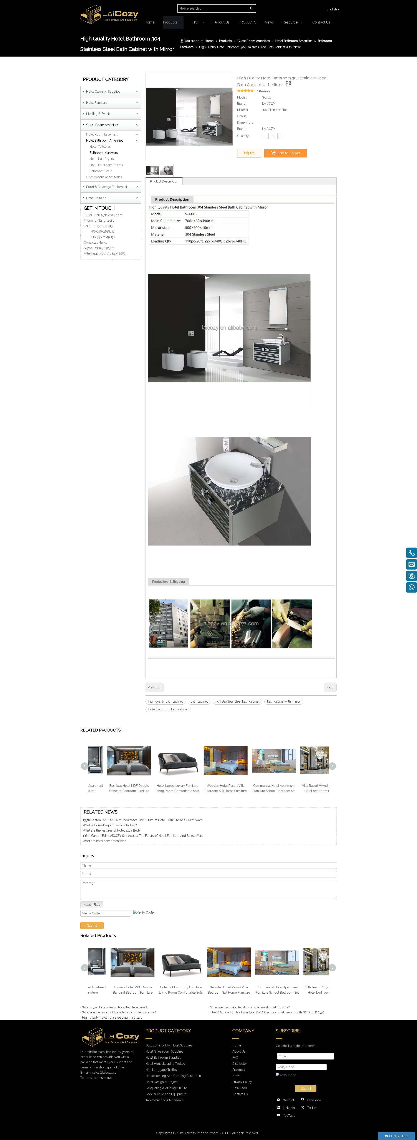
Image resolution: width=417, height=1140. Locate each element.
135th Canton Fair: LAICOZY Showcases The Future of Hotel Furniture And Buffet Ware (143, 836)
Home (236, 1045)
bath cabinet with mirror (283, 701)
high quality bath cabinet (165, 701)
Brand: (241, 103)
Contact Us (240, 1094)
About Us (238, 1051)
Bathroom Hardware (104, 152)
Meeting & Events (98, 114)
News (236, 1076)
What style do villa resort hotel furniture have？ (115, 1007)
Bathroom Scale (101, 171)
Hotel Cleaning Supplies (103, 91)
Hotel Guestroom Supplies (164, 1051)
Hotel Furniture (96, 102)
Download (239, 1088)
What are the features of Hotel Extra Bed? (111, 820)
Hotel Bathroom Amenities (104, 140)
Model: (242, 97)
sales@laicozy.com (108, 215)
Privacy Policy (242, 1082)
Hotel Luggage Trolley (161, 1069)
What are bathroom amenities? (104, 830)
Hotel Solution (96, 198)
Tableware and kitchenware (165, 1100)
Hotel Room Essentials (102, 134)
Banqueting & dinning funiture (166, 1088)
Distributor (239, 1063)
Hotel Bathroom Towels (106, 165)
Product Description (164, 181)
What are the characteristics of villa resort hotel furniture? (250, 1007)
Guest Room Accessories (104, 177)
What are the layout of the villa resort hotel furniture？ (119, 1012)
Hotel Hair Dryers (102, 159)
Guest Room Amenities (102, 125)
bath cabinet (199, 701)
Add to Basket (288, 153)
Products (238, 1069)
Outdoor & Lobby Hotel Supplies (169, 1045)
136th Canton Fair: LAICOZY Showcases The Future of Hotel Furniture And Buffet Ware (143, 825)
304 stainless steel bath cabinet (237, 701)
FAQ (235, 1057)
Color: (241, 116)
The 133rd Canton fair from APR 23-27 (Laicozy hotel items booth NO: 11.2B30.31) (267, 1012)
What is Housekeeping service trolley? (110, 841)
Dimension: (245, 122)
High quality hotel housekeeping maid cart (112, 1017)
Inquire (249, 153)
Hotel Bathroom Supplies (163, 1057)
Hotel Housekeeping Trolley (165, 1063)
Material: (243, 110)
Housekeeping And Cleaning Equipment (174, 1076)
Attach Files (92, 904)
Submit (92, 925)
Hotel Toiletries (100, 146)
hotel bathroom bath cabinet (168, 709)
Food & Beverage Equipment (106, 187)
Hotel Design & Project (161, 1082)
